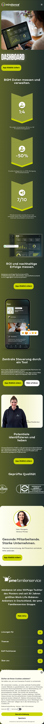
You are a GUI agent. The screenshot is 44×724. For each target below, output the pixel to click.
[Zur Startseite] (10, 5)
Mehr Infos (22, 616)
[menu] (42, 4)
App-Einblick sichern (11, 67)
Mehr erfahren (32, 383)
